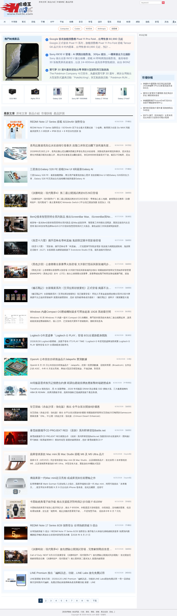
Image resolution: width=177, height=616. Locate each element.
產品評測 (69, 2)
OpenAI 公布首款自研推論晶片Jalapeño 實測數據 (58, 359)
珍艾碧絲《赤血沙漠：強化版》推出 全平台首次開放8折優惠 (65, 406)
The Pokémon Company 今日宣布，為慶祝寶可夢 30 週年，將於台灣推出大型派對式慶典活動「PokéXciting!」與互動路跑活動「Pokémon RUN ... (90, 73)
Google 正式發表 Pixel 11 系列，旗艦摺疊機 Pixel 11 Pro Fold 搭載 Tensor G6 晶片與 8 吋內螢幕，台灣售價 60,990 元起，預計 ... (90, 43)
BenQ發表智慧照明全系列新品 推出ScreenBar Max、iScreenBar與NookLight (71, 216)
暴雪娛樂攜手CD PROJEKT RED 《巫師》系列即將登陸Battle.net (68, 430)
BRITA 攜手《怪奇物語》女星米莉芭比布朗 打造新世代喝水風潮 (157, 116)
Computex (64, 29)
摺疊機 (114, 29)
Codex (77, 29)
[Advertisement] (102, 10)
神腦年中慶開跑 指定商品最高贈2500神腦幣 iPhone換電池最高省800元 (157, 85)
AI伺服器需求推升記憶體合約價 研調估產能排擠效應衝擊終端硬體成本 (70, 383)
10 (88, 600)
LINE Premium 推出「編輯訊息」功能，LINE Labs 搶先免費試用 (67, 572)
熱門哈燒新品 (12, 39)
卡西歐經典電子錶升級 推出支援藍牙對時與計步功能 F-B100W (66, 501)
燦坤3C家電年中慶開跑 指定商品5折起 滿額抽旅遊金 (158, 94)
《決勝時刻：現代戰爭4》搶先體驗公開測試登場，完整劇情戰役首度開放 (71, 549)
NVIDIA (89, 29)
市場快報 (60, 2)
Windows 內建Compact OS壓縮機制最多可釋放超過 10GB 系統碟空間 (70, 311)
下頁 (95, 600)
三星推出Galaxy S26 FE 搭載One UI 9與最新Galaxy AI (61, 169)
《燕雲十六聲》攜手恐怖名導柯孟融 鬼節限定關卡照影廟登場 (65, 240)
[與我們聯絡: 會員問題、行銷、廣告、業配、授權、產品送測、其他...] (88, 612)
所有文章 (42, 2)
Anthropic (102, 29)
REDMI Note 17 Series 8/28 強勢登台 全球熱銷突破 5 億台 (64, 525)
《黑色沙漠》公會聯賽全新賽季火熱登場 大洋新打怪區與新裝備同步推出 (71, 264)
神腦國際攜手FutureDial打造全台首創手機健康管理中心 (157, 101)
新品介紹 (51, 2)
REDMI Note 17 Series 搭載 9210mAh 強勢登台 (57, 121)
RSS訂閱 (143, 35)
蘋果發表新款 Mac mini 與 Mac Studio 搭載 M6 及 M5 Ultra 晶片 (67, 454)
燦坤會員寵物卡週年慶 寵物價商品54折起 (158, 109)
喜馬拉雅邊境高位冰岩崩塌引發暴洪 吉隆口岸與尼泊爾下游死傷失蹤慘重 (71, 145)
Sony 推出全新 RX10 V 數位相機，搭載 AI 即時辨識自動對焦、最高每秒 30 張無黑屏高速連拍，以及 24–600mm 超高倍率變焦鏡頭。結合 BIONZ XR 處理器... (89, 60)
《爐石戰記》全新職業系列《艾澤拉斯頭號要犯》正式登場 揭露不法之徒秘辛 (71, 288)
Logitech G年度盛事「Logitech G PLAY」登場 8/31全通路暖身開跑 (68, 335)
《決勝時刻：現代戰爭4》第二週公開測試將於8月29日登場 (64, 193)
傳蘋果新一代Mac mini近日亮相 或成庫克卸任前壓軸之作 (63, 478)
